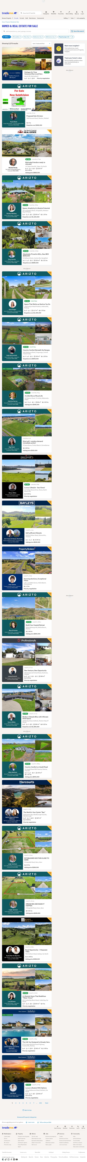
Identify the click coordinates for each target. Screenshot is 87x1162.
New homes (32, 18)
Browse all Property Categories (26, 1117)
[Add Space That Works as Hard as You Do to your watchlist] (49, 273)
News (41, 1157)
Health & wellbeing (63, 1142)
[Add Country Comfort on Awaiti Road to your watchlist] (49, 736)
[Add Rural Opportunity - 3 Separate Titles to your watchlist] (49, 920)
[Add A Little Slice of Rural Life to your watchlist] (49, 365)
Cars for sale (35, 1136)
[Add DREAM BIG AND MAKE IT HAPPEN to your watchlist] (49, 874)
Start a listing (57, 1128)
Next (46, 1103)
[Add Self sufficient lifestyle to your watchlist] (49, 503)
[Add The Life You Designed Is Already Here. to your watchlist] (49, 1011)
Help (74, 1136)
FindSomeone (81, 1152)
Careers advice (49, 1138)
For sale (16, 18)
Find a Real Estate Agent (22, 1145)
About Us (31, 1157)
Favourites (72, 1128)
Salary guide (48, 1144)
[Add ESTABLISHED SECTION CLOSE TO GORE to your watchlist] (49, 828)
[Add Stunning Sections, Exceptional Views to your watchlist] (49, 548)
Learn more (31, 1122)
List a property (81, 18)
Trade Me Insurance (6, 1152)
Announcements (77, 1138)
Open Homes (21, 1140)
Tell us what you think (45, 1122)
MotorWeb (37, 1152)
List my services (63, 1144)
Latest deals (7, 1136)
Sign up (77, 14)
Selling (66, 18)
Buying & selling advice (37, 1140)
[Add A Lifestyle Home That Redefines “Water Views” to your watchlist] (49, 965)
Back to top (28, 1110)
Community (76, 1134)
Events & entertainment (65, 1140)
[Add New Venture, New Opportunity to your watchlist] (49, 640)
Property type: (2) (64, 37)
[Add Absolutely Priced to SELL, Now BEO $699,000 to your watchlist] (49, 223)
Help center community (78, 1146)
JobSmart (48, 1140)
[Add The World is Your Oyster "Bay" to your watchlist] (49, 782)
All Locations (16, 37)
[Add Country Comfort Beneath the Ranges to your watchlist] (49, 319)
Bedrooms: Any (37, 37)
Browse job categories (51, 1136)
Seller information (77, 1144)
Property (20, 1134)
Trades (61, 1136)
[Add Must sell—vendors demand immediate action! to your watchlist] (49, 411)
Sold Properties (21, 1138)
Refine (7, 37)
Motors (34, 1134)
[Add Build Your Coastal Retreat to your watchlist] (49, 594)
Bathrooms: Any (50, 37)
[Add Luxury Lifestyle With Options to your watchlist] (49, 1057)
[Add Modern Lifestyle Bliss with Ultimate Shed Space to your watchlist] (49, 686)
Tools (72, 18)
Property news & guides (23, 1136)
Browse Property (6, 18)
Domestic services (63, 1138)
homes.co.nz (23, 1152)
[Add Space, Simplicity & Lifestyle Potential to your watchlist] (49, 177)
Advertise (46, 1157)
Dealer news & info (36, 1142)
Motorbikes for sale (36, 1138)
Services (61, 1134)
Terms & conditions (63, 1157)
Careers (37, 1157)
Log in (82, 14)
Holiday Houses (66, 1152)
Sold (26, 18)
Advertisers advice (50, 1142)
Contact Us (82, 1157)
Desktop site (24, 1157)
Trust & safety (76, 1140)
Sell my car (34, 1144)
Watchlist (65, 1128)
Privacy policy (54, 1157)
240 (40, 1103)
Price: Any (26, 37)
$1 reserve (6, 1142)
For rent (22, 18)
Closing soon (7, 1140)
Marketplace (7, 1134)
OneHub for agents (22, 1142)
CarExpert (51, 1152)
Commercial (40, 18)
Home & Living (7, 1144)
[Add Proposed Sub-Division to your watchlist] (49, 86)
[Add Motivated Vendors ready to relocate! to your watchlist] (49, 131)
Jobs (47, 1134)
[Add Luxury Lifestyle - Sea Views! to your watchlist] (49, 457)
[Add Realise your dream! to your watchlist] (49, 49)
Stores (5, 1138)
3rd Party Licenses (77, 1142)
